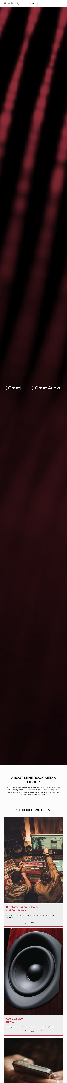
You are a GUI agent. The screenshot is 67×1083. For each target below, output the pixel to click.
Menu (33, 3)
